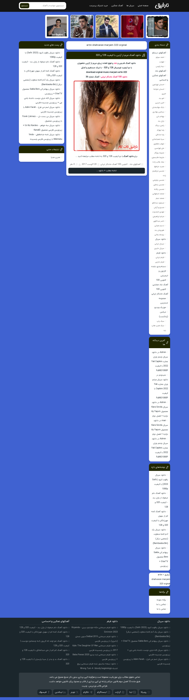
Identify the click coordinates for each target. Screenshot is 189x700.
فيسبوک (43, 692)
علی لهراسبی (159, 148)
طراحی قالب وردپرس (98, 685)
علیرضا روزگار (159, 153)
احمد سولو (160, 57)
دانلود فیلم (161, 253)
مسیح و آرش (159, 207)
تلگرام (86, 692)
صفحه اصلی (143, 5)
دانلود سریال (160, 239)
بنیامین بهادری (158, 112)
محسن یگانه (159, 189)
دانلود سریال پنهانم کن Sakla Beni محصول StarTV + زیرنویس (161, 557)
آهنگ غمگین (117, 5)
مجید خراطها (159, 166)
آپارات (118, 692)
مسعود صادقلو (158, 203)
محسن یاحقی (158, 184)
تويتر (73, 692)
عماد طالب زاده (158, 162)
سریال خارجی (159, 248)
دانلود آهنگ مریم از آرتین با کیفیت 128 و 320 (118, 55)
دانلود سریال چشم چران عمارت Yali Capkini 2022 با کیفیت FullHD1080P (159, 361)
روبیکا (143, 692)
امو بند (161, 98)
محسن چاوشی (158, 180)
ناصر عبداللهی (158, 221)
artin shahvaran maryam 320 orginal (107, 45)
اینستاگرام (102, 692)
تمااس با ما (161, 604)
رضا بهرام (160, 130)
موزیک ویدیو (160, 307)
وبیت (84, 685)
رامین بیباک (159, 125)
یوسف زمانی (159, 234)
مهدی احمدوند (158, 212)
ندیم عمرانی (159, 225)
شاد (115, 63)
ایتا (130, 692)
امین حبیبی (159, 102)
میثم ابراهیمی (158, 216)
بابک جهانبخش (158, 107)
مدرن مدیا (55, 157)
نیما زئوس (160, 66)
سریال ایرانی (159, 244)
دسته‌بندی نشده (158, 266)
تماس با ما (161, 609)
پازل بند (161, 121)
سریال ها (130, 5)
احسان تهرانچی (158, 84)
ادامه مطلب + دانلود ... (107, 170)
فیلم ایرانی (160, 257)
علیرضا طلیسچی (158, 157)
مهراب (161, 62)
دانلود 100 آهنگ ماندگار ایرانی (114, 76)
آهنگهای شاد (134, 164)
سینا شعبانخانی (158, 139)
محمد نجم (160, 198)
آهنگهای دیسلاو (159, 52)
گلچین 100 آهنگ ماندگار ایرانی (113, 164)
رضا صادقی (160, 134)
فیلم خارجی (159, 262)
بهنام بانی (160, 116)
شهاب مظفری (159, 144)
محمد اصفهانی (158, 193)
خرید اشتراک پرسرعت (98, 5)
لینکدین (58, 692)
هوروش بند (159, 230)
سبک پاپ (160, 321)
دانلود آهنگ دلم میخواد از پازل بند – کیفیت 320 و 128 (43, 627)
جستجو (24, 5)
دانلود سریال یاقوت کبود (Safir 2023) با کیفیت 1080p (144, 627)
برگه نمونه (161, 600)
